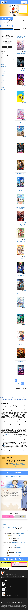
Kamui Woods (8, 595)
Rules (2, 604)
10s (12, 36)
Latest (16, 397)
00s (9, 36)
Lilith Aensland (8, 590)
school (2, 80)
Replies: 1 (16, 566)
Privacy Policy (22, 602)
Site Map (11, 602)
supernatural (3, 92)
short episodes (4, 85)
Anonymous (16, 562)
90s (6, 36)
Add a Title (2, 395)
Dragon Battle (17, 535)
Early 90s (7, 43)
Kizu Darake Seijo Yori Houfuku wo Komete (21, 293)
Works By (24, 399)
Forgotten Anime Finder (8, 441)
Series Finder (8, 399)
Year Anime (19, 399)
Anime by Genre (6, 434)
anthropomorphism (5, 62)
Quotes (4, 524)
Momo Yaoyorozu (9, 586)
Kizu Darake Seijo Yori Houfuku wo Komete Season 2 (21, 37)
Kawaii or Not (14, 476)
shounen (2, 87)
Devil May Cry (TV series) (20, 344)
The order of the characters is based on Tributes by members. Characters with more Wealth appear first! (16, 465)
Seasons (2, 399)
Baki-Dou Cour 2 (21, 70)
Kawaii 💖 (7, 516)
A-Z (11, 395)
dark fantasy (3, 66)
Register (2, 577)
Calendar (18, 395)
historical (3, 71)
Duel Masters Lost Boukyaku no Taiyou (20, 173)
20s (7, 38)
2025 (25, 222)
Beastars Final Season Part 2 (21, 139)
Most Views (23, 397)
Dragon (18, 538)
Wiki (7, 602)
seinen (2, 84)
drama (2, 68)
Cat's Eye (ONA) (21, 258)
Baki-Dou (20, 156)
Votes (20, 476)
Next (22, 383)
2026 (25, 51)
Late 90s (5, 41)
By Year (14, 395)
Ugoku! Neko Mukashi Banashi (21, 225)
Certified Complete (4, 397)
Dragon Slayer (14, 545)
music (2, 77)
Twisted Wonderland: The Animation (20, 208)
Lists (19, 397)
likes (18, 528)
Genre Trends (6, 445)
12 (18, 383)
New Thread (19, 559)
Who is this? (17, 564)
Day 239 (4, 591)
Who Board (8, 559)
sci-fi (2, 82)
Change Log (16, 602)
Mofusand (21, 190)
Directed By (11, 397)
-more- (7, 55)
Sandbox (8, 395)
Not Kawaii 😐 (20, 516)
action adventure (4, 61)
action (2, 59)
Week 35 (4, 587)
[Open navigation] (2, 2)
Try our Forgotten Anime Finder (6, 25)
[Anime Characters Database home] (5, 2)
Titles (15, 399)
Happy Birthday (21, 533)
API (5, 602)
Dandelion (21, 87)
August (3, 582)
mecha (2, 75)
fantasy (2, 69)
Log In (26, 2)
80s (3, 36)
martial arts (3, 73)
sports (2, 91)
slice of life (3, 89)
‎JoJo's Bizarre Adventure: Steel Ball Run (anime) (20, 122)
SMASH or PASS (5, 476)
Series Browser (6, 437)
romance (3, 78)
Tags (12, 399)
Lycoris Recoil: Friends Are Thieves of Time (21, 327)
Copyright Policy (21, 607)
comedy (2, 64)
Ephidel (14, 527)
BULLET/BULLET (21, 275)
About (2, 602)
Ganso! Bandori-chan (21, 241)
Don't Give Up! (20, 361)
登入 (23, 576)
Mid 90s (9, 41)
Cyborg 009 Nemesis (21, 53)
